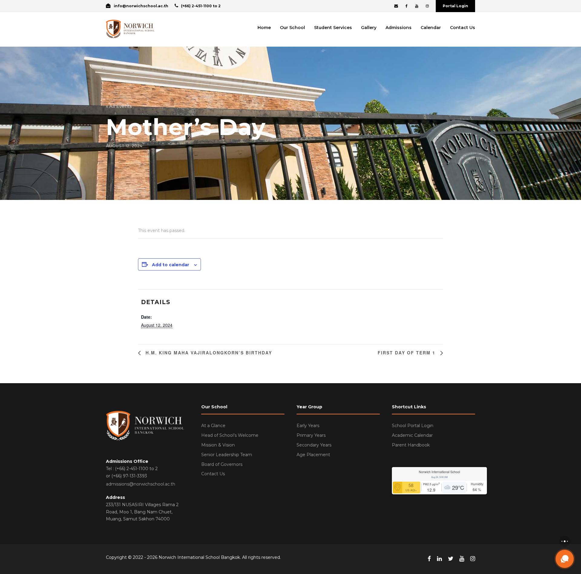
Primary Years (311, 435)
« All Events (119, 106)
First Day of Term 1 (407, 353)
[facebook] (406, 6)
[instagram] (427, 6)
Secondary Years (314, 445)
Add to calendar (170, 264)
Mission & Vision (218, 445)
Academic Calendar (412, 435)
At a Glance (213, 425)
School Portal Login (412, 425)
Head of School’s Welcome (229, 435)
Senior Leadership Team (226, 454)
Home (264, 27)
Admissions (399, 27)
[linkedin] (439, 559)
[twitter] (450, 559)
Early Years (308, 425)
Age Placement (313, 454)
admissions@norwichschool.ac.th (140, 484)
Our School (292, 27)
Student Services (333, 27)
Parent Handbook (411, 445)
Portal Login (455, 6)
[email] (396, 6)
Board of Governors (221, 464)
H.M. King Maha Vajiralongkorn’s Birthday (208, 353)
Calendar (431, 27)
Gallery (368, 27)
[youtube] (416, 6)
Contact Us (462, 27)
